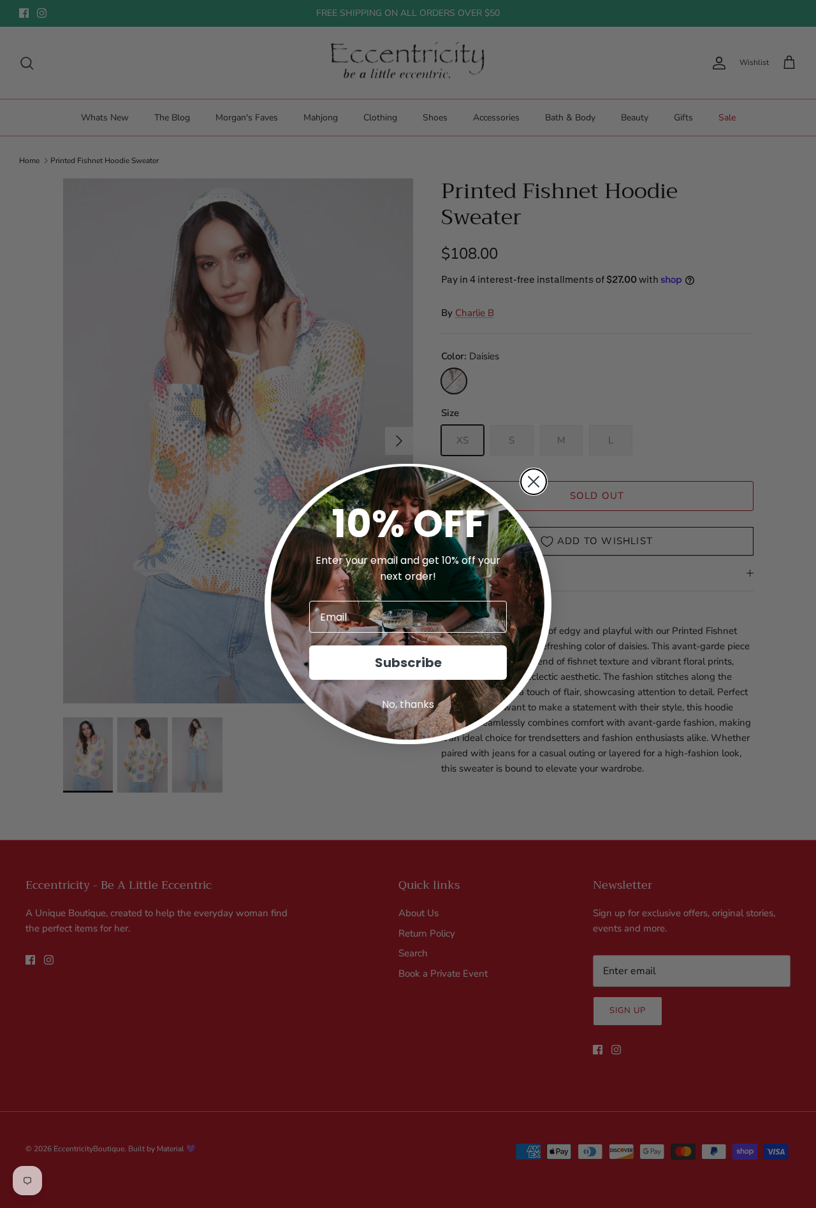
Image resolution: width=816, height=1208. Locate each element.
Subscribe (408, 663)
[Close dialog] (533, 481)
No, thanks (408, 704)
